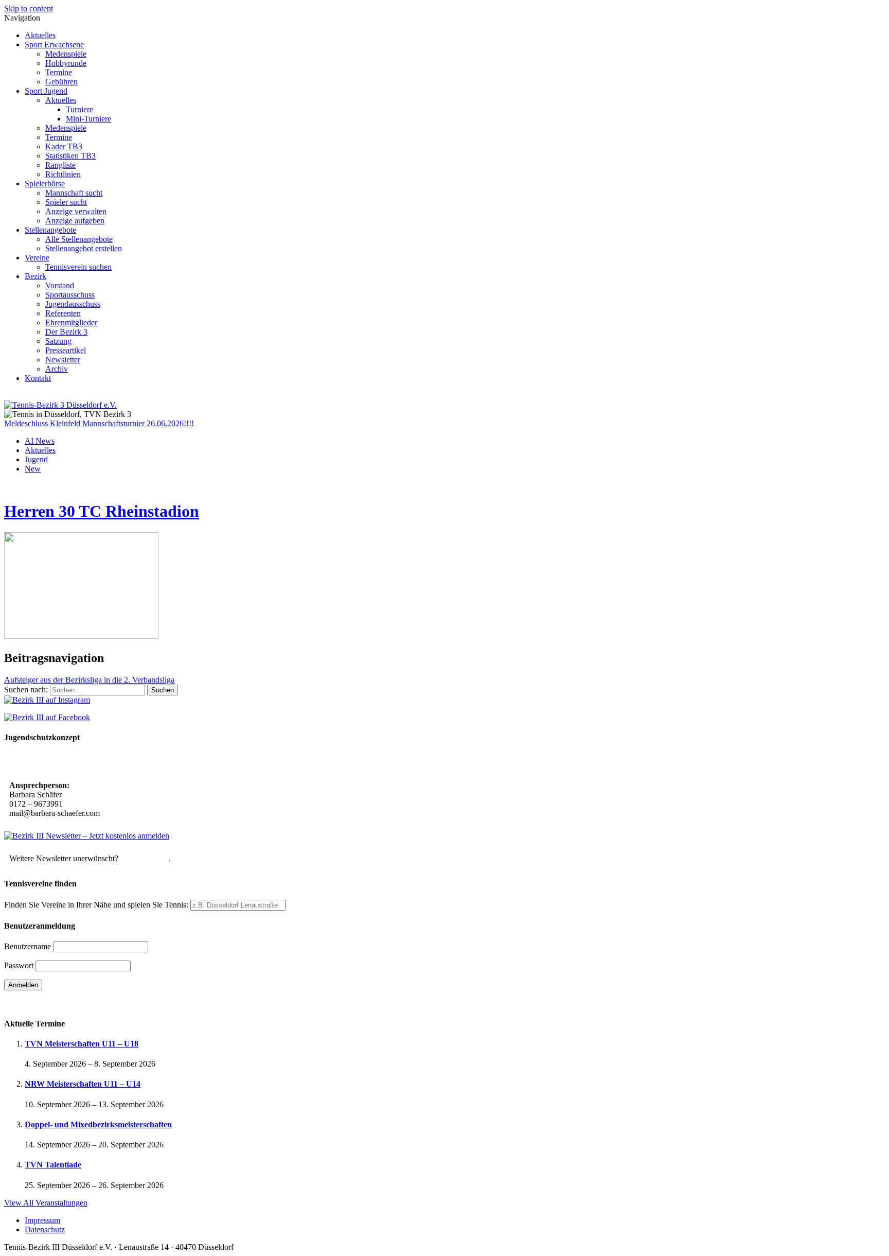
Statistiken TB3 (70, 155)
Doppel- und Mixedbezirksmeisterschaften (98, 1124)
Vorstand (59, 285)
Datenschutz (45, 1229)
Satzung (58, 341)
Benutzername (27, 946)
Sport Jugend (46, 90)
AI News (40, 441)
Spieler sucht (66, 202)
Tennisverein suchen (78, 267)
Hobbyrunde (65, 63)
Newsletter (62, 359)
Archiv (56, 368)
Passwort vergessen (35, 1003)
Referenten (63, 313)
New (33, 468)
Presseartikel (65, 350)
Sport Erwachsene (54, 44)
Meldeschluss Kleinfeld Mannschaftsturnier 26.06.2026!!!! (99, 423)
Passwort (18, 965)
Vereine (37, 257)
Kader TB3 (63, 146)
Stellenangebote (50, 229)
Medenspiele (65, 53)
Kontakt (38, 378)
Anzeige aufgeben (74, 220)
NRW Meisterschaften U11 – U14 (82, 1083)
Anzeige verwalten (75, 211)
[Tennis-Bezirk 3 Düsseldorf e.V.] (60, 404)
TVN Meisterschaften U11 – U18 (81, 1043)
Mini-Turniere (88, 118)
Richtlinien (63, 174)
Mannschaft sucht (73, 192)
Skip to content (28, 8)
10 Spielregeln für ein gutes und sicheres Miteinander (101, 762)
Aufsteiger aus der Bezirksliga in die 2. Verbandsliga (89, 679)
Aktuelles (40, 35)
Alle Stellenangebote (79, 239)
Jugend (36, 459)
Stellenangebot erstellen (83, 248)
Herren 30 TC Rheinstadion (101, 511)
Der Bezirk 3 (66, 331)
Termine (58, 72)
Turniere (79, 109)
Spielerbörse (45, 183)
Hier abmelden (144, 858)
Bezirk (35, 276)
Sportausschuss (70, 294)
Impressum (42, 1220)
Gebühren (61, 81)
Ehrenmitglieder (71, 322)
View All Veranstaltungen (45, 1202)
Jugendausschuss (72, 304)
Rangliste (60, 165)
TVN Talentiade (53, 1164)
